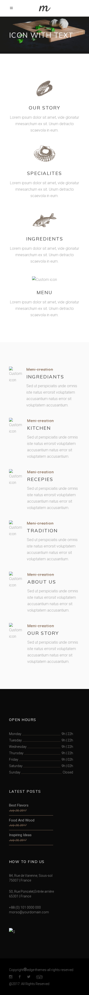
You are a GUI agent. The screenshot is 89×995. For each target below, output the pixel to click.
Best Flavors (18, 805)
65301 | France (20, 896)
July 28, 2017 (17, 810)
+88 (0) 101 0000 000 (25, 907)
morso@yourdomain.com (29, 912)
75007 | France (20, 880)
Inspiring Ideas (20, 835)
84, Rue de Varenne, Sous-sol (30, 875)
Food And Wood (21, 820)
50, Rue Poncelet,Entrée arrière (31, 891)
